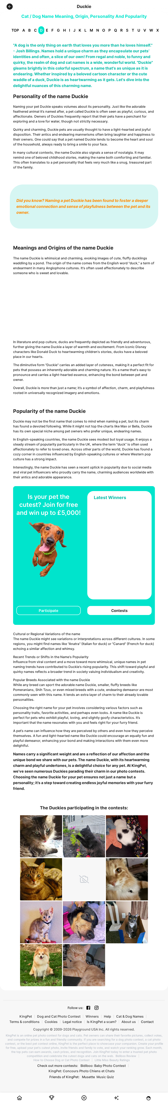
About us (128, 1021)
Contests (119, 610)
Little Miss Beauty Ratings (112, 1060)
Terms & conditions (24, 1021)
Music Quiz (105, 1077)
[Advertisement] (84, 307)
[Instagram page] (96, 1008)
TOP (15, 30)
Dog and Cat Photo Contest (59, 1016)
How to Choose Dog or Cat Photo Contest (61, 1060)
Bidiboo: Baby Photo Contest (103, 1065)
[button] (9, 6)
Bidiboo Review (126, 1056)
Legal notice (72, 1021)
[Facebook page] (88, 1008)
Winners (92, 1016)
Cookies (51, 1021)
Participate (48, 610)
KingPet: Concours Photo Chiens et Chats (82, 1071)
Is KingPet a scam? (101, 1021)
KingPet (25, 1016)
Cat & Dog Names (130, 1016)
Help (107, 1016)
